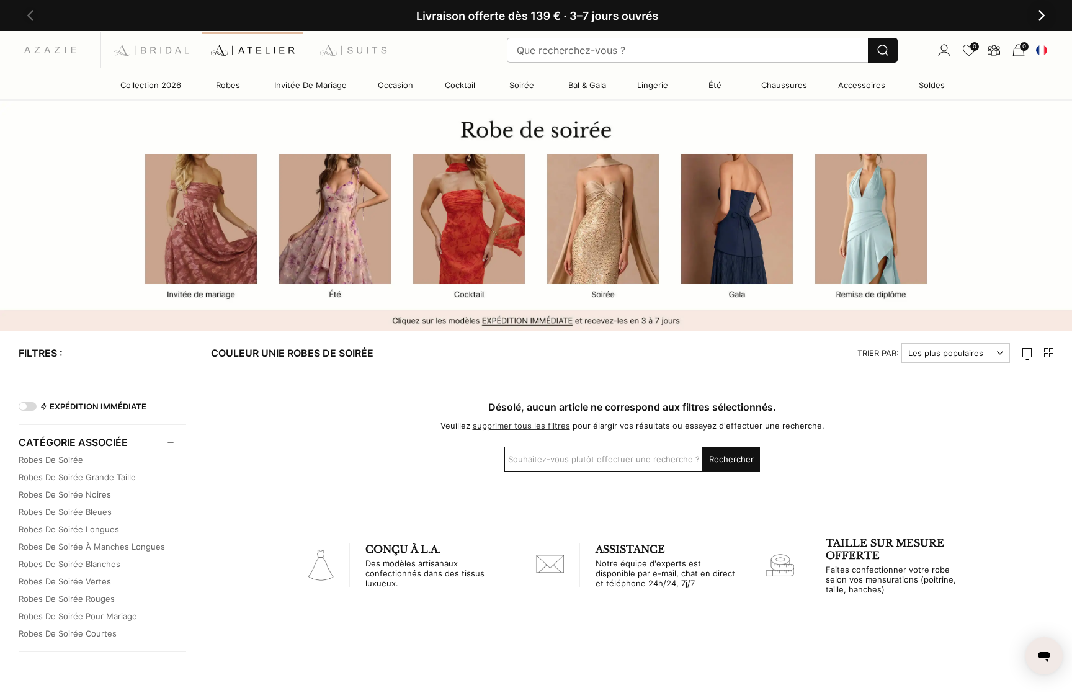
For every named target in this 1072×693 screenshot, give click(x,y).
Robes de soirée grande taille (77, 477)
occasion (395, 85)
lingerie (652, 85)
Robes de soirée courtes (68, 633)
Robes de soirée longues (69, 529)
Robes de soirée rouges (67, 599)
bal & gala (587, 85)
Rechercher (731, 459)
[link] (969, 50)
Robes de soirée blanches (69, 564)
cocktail (460, 85)
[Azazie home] (50, 50)
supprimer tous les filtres (521, 426)
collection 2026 (150, 85)
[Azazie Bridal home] (151, 50)
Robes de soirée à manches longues (92, 547)
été (714, 85)
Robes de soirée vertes (65, 581)
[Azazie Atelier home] (252, 50)
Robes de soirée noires (65, 494)
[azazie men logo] (353, 50)
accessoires (861, 85)
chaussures (784, 85)
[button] (30, 16)
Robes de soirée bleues (65, 512)
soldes (932, 85)
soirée (521, 85)
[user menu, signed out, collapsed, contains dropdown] (944, 50)
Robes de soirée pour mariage (78, 616)
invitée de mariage (310, 85)
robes (228, 85)
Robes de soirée (51, 460)
